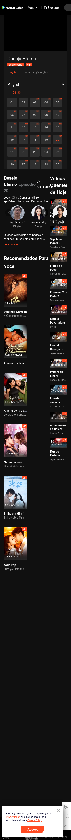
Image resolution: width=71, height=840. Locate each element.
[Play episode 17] (23, 139)
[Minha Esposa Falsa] (15, 440)
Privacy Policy (13, 816)
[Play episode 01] (12, 102)
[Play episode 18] (35, 139)
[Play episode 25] (57, 152)
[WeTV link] (12, 8)
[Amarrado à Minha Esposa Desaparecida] (15, 341)
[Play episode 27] (23, 164)
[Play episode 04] (46, 102)
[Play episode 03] (35, 102)
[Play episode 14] (46, 127)
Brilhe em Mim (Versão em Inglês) (25, 513)
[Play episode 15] (57, 127)
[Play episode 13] (35, 127)
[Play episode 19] (46, 139)
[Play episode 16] (12, 139)
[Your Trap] (15, 543)
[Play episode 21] (12, 152)
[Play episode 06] (12, 114)
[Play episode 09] (46, 114)
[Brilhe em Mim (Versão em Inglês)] (15, 492)
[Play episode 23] (35, 152)
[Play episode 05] (57, 102)
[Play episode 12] (23, 127)
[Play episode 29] (46, 164)
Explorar (53, 7)
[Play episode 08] (35, 114)
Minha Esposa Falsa (17, 462)
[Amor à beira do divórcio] (15, 389)
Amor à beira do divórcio (20, 410)
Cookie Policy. (34, 820)
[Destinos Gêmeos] (15, 290)
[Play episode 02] (23, 102)
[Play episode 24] (46, 152)
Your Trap (10, 565)
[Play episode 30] (57, 164)
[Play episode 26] (12, 164)
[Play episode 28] (35, 164)
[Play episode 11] (12, 127)
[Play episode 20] (57, 139)
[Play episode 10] (57, 114)
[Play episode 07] (23, 114)
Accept (32, 829)
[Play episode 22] (23, 152)
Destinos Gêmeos (15, 311)
